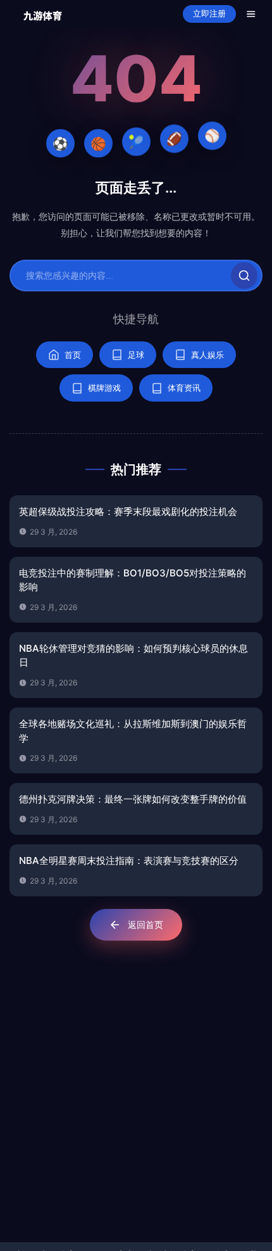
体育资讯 (184, 388)
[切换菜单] (251, 14)
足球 (136, 355)
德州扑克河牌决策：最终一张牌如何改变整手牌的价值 (133, 799)
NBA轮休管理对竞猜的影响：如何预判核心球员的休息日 (133, 655)
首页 (73, 355)
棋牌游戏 (104, 388)
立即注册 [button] (209, 13)
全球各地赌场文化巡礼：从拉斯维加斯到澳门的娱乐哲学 (133, 731)
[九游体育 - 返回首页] (42, 14)
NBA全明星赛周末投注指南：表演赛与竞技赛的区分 (128, 860)
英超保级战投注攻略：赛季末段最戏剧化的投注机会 (128, 511)
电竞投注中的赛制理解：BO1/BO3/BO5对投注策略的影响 (132, 580)
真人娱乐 (207, 355)
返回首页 (145, 924)
